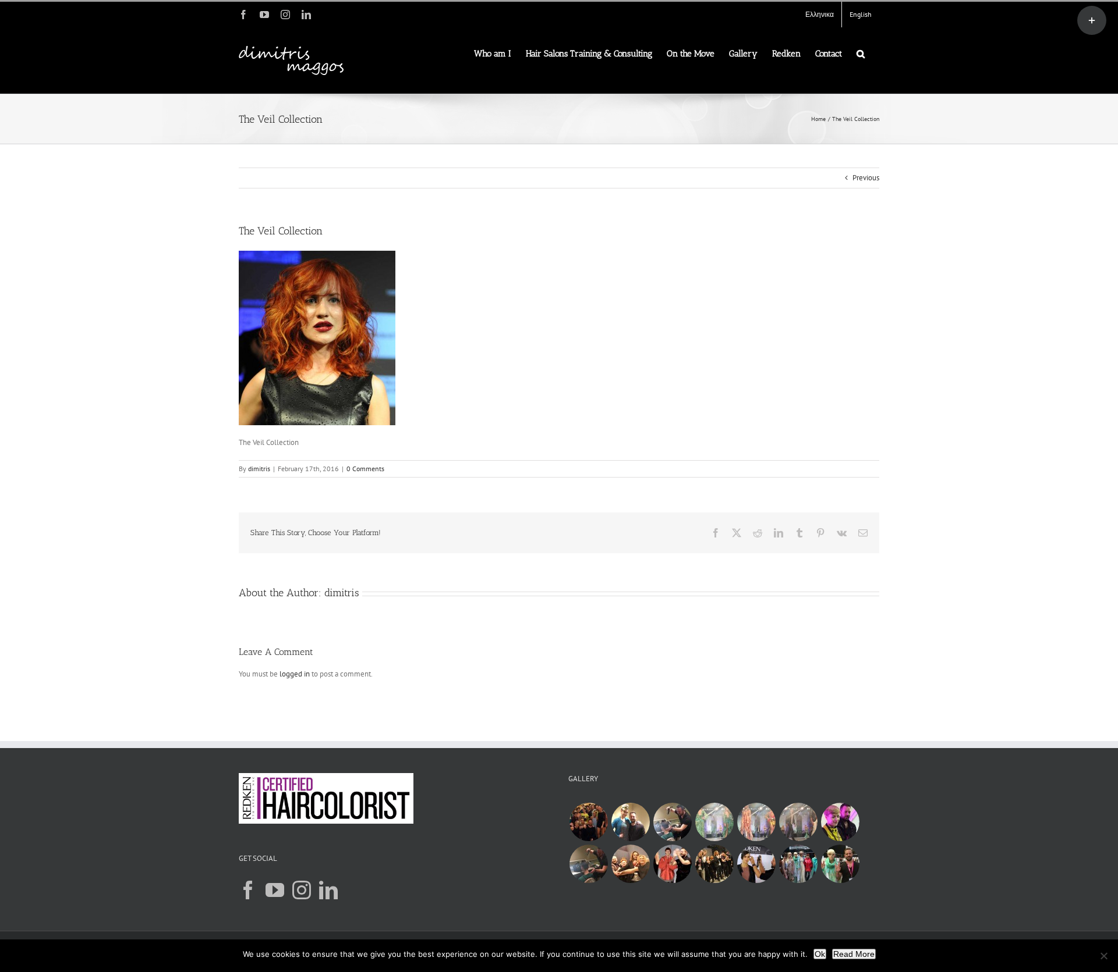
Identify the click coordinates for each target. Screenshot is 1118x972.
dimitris (259, 468)
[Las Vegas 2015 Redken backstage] (672, 822)
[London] (840, 822)
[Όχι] (1103, 956)
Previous (865, 178)
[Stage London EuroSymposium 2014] (714, 864)
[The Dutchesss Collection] (756, 864)
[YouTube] (275, 890)
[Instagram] (301, 890)
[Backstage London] (630, 864)
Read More (854, 954)
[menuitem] (819, 14)
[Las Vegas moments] (714, 822)
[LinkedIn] (328, 890)
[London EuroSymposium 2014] (672, 864)
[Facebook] (248, 890)
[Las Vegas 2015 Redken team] (588, 822)
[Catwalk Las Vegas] (756, 822)
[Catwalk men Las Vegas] (798, 822)
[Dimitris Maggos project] (588, 864)
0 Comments (365, 468)
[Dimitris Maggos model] (630, 822)
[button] (861, 53)
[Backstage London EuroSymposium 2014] (798, 864)
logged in (295, 674)
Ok (820, 954)
